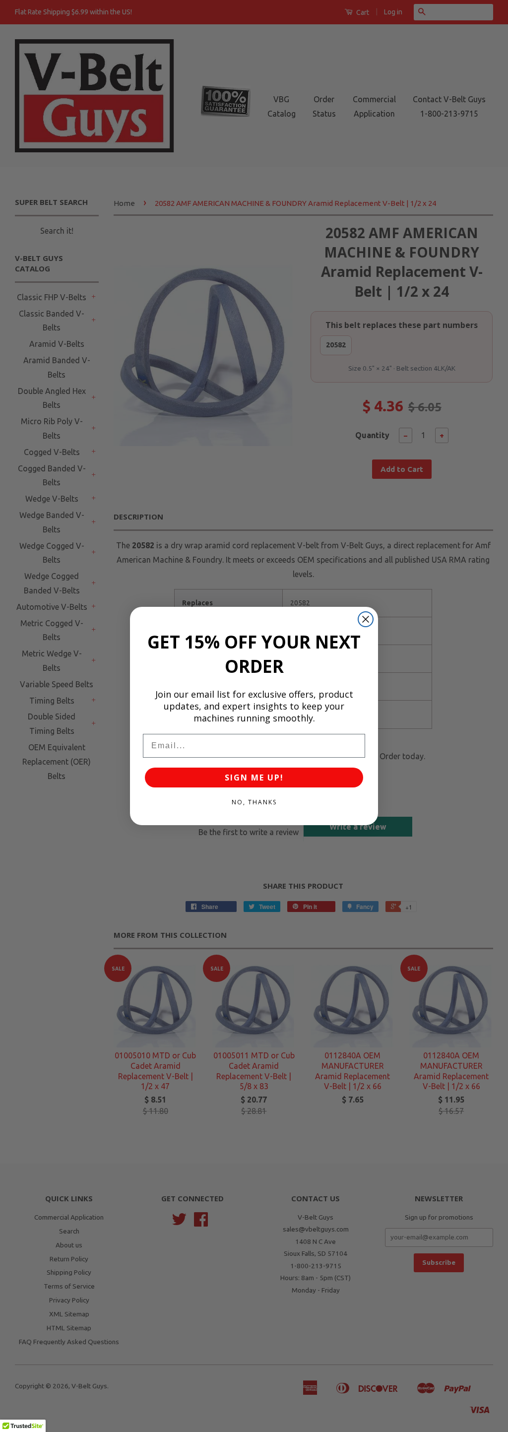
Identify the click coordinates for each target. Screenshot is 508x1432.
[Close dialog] (365, 619)
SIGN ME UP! (254, 777)
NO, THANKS (254, 802)
